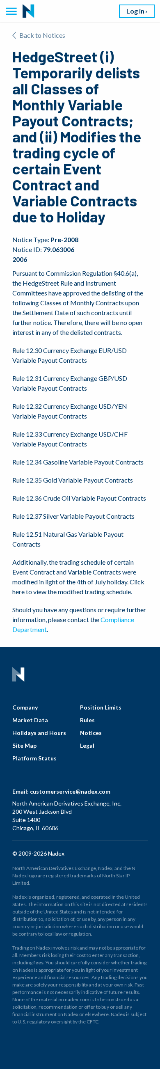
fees (38, 962)
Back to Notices (42, 35)
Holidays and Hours (39, 732)
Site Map (24, 745)
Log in (135, 11)
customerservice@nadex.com (70, 791)
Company (25, 707)
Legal (87, 745)
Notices (91, 732)
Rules (87, 719)
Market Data (30, 719)
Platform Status (34, 758)
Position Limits (100, 707)
